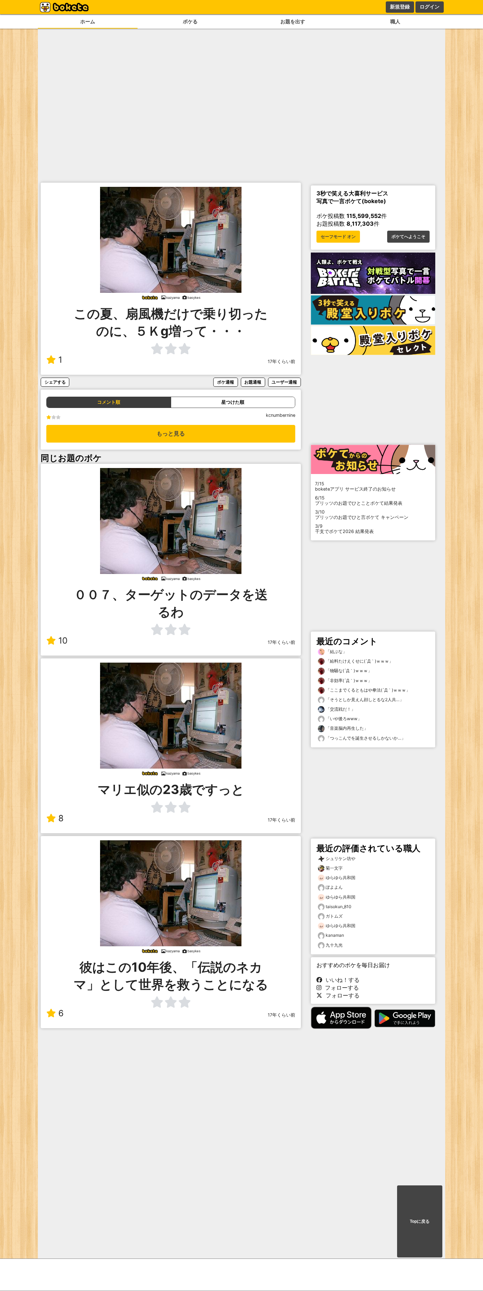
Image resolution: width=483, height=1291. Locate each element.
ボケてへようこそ (408, 236)
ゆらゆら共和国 (340, 877)
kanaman (335, 935)
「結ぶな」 (336, 651)
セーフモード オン (338, 236)
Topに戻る (420, 1221)
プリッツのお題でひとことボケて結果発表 (358, 500)
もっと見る (171, 434)
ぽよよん (334, 887)
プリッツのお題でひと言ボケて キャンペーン (361, 514)
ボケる (190, 21)
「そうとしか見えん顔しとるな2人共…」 (364, 699)
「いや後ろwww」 (343, 718)
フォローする (340, 987)
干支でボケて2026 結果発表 (344, 528)
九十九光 (334, 945)
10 (63, 640)
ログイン (430, 7)
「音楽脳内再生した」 (346, 728)
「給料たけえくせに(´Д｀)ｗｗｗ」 (359, 661)
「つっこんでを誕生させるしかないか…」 (365, 738)
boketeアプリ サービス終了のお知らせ (355, 486)
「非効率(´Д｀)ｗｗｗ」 (348, 680)
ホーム (87, 21)
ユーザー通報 (284, 382)
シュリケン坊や (340, 858)
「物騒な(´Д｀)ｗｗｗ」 (348, 670)
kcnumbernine (280, 415)
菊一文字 (334, 868)
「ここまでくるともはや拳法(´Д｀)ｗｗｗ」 (367, 690)
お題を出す (292, 21)
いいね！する (341, 979)
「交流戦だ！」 (340, 709)
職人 (395, 21)
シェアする (55, 382)
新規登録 (400, 7)
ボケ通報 (225, 382)
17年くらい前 (281, 361)
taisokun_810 (338, 906)
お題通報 (252, 382)
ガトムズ (334, 916)
